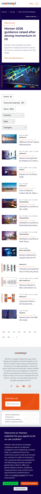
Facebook (11, 386)
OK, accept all (10, 483)
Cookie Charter (18, 475)
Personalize (20, 489)
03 (14, 332)
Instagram (30, 386)
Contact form (14, 404)
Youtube (23, 386)
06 (30, 332)
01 (4, 332)
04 (19, 332)
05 (25, 332)
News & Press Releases (26, 12)
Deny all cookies (29, 483)
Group (12, 12)
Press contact (31, 16)
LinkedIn (17, 386)
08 (4, 337)
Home (4, 12)
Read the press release (13, 58)
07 (35, 332)
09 (9, 337)
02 (9, 332)
